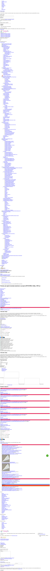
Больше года (3, 370)
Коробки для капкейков (8, 142)
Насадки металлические (8, 91)
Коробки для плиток (7, 144)
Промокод (3, 519)
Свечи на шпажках (7, 236)
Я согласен (2, 570)
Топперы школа (7, 248)
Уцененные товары (4, 263)
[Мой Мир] (2, 337)
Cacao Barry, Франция (8, 81)
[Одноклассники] (1, 337)
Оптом (3, 2)
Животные (6, 207)
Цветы (6, 187)
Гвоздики (6, 115)
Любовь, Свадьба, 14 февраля (9, 197)
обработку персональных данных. (9, 19)
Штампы (6, 107)
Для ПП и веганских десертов (6, 506)
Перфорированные (7, 97)
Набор (1, 299)
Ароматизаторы (4, 499)
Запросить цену (7, 565)
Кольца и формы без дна (8, 172)
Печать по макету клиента (8, 69)
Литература (3, 507)
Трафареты (3, 511)
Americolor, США (7, 127)
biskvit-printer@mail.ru (3, 544)
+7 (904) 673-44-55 (2, 36)
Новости (3, 3)
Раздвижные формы (7, 175)
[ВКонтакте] (0, 337)
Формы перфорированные (8, 174)
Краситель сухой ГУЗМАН (8, 131)
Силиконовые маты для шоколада (9, 184)
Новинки (3, 515)
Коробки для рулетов (8, 149)
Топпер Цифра (7, 242)
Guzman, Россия (7, 125)
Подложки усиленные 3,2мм (9, 155)
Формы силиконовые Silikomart (9, 182)
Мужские (6, 188)
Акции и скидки (4, 261)
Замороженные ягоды (8, 53)
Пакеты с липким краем (8, 163)
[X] (4, 337)
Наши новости (2, 265)
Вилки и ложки (7, 166)
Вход (2, 8)
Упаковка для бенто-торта (8, 147)
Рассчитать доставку (9, 327)
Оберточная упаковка (8, 165)
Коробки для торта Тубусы (8, 146)
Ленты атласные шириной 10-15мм (9, 159)
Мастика (3, 497)
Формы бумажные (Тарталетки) (9, 169)
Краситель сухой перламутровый (9, 133)
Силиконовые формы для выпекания (10, 183)
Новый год (6, 202)
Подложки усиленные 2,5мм (9, 153)
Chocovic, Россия (7, 78)
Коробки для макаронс (8, 148)
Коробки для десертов (8, 145)
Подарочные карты (4, 496)
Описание (1, 301)
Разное (6, 196)
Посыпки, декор (4, 508)
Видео (1, 306)
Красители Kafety (7, 130)
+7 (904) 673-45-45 (2, 35)
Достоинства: (2, 377)
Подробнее (1, 392)
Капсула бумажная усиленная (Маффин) (10, 168)
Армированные (7, 96)
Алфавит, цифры (7, 208)
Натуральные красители (8, 134)
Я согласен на (7, 19)
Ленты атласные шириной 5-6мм (9, 158)
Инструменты (7, 113)
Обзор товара (2, 298)
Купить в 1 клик (7, 326)
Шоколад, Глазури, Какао (5, 498)
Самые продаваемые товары (4, 443)
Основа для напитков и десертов (9, 52)
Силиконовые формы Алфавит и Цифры (10, 179)
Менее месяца (4, 368)
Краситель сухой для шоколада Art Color (10, 129)
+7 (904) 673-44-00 (2, 33)
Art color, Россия (7, 126)
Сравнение (6, 399)
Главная (3, 522)
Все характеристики (3, 318)
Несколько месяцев (4, 369)
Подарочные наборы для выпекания (7, 509)
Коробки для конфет (7, 143)
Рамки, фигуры (7, 203)
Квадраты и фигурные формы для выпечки (11, 173)
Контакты (3, 526)
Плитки (6, 195)
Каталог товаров (2, 42)
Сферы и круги (7, 189)
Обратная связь (2, 542)
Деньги (6, 190)
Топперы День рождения (8, 244)
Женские (6, 193)
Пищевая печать (4, 495)
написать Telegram (7, 33)
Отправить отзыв (10, 384)
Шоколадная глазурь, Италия (9, 84)
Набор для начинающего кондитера (5, 275)
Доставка (3, 4)
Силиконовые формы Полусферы (9, 181)
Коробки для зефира (7, 150)
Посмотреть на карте (14, 535)
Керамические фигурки (8, 251)
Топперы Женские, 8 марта (8, 240)
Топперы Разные (7, 243)
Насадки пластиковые (8, 92)
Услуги (3, 7)
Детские (6, 192)
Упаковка (3, 503)
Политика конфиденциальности (4, 539)
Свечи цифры (7, 237)
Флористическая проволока (8, 114)
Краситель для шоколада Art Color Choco (10, 124)
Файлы (1, 305)
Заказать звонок (2, 10)
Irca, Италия (6, 79)
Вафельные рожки (4, 502)
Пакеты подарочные (7, 164)
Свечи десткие (7, 235)
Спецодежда (3, 510)
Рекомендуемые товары (5, 262)
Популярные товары (4, 260)
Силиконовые (7, 95)
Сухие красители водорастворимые (9, 132)
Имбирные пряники (7, 250)
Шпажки (6, 247)
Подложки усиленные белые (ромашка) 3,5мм (11, 154)
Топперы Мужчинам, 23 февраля (9, 245)
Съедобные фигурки (7, 252)
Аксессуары (2, 302)
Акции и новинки (4, 1)
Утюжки (6, 108)
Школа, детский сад (7, 194)
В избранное (2, 393)
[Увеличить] (10, 308)
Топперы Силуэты (7, 241)
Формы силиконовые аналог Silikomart (10, 180)
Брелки (3, 493)
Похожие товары (2, 304)
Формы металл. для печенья (8, 177)
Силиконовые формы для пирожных (10, 185)
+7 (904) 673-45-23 (2, 34)
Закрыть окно (2, 29)
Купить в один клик (9, 558)
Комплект (1, 300)
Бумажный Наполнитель (5, 500)
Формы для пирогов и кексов (9, 176)
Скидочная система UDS (3, 271)
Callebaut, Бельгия (7, 80)
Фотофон (3, 512)
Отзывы (3, 6)
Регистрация (3, 9)
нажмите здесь (20, 568)
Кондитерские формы (5, 504)
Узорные (6, 105)
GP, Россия (6, 82)
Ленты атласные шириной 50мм (9, 160)
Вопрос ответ (3, 5)
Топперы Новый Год (8, 239)
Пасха (6, 191)
